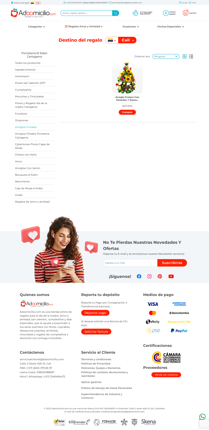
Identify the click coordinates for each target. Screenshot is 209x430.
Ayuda (185, 3)
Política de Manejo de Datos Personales (106, 388)
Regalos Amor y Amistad (84, 26)
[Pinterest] (160, 276)
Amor (18, 161)
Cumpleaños (23, 89)
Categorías (35, 26)
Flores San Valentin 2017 (30, 82)
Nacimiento (22, 181)
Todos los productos (27, 62)
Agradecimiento (25, 69)
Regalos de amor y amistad (32, 201)
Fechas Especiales (169, 26)
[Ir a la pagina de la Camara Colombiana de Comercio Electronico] (166, 357)
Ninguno (159, 56)
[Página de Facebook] (139, 276)
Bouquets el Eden (26, 174)
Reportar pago (95, 313)
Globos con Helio (26, 154)
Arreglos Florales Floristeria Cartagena (32, 135)
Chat (194, 3)
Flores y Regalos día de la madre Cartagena (31, 105)
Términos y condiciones (96, 359)
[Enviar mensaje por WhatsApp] (202, 417)
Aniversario (22, 76)
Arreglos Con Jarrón (27, 168)
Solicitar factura (96, 331)
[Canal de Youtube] (171, 276)
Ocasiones (129, 26)
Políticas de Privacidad (95, 363)
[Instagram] (149, 276)
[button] (32, 2)
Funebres (21, 113)
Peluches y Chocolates (29, 96)
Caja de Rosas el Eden (29, 188)
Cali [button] (37, 3)
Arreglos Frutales (26, 127)
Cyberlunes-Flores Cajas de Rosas (32, 146)
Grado (19, 194)
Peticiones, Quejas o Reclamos (100, 367)
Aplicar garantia (91, 382)
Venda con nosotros (166, 374)
